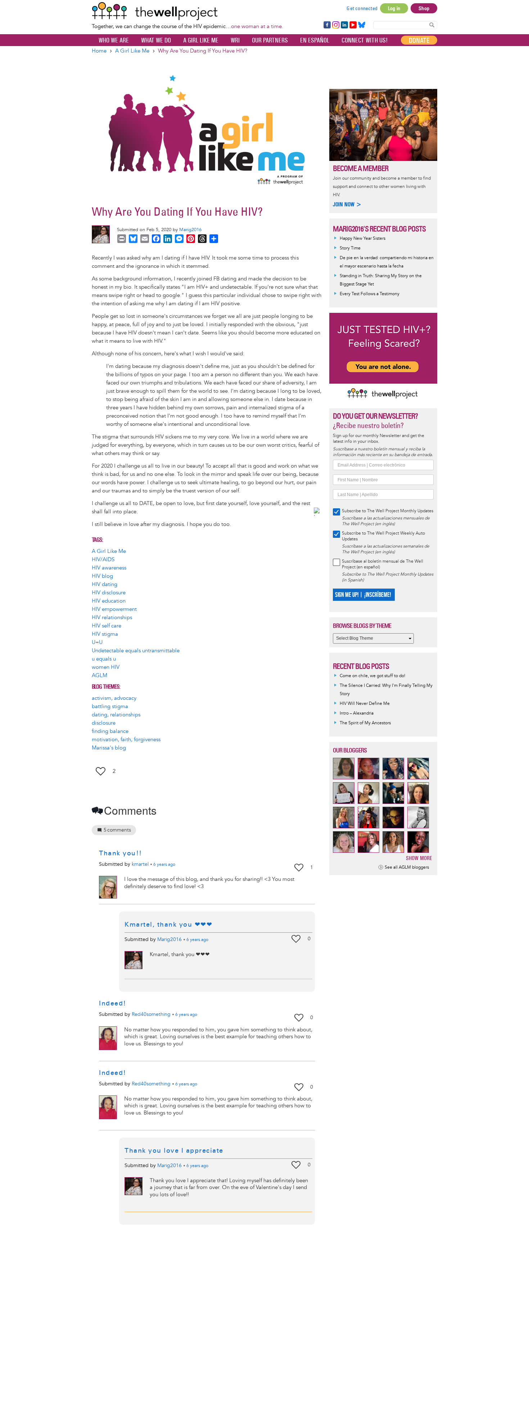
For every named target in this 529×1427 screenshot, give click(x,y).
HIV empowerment (114, 609)
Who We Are (114, 40)
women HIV (105, 667)
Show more (419, 858)
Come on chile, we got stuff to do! (372, 676)
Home (99, 51)
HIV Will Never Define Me (365, 703)
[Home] (187, 11)
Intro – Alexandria (357, 713)
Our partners (270, 40)
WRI (235, 40)
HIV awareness (109, 567)
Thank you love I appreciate (174, 1150)
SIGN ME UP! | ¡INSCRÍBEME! (363, 595)
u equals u (104, 659)
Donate (419, 40)
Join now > (347, 204)
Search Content (431, 24)
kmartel (140, 864)
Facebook (327, 25)
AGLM (99, 675)
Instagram (335, 25)
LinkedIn (344, 25)
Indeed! (112, 1003)
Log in (394, 8)
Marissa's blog (109, 747)
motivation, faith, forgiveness (126, 739)
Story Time (350, 248)
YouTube (352, 25)
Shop (424, 8)
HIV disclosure (109, 592)
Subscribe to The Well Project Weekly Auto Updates (383, 536)
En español (314, 40)
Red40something (151, 1014)
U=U (97, 642)
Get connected (362, 8)
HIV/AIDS (103, 559)
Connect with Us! (365, 40)
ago (164, 864)
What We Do (156, 40)
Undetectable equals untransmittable (136, 650)
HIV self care (106, 625)
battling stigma (110, 706)
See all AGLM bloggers (407, 867)
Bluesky (361, 25)
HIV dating (104, 584)
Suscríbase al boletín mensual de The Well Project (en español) (382, 564)
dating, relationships (116, 714)
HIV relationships (112, 617)
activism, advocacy (114, 698)
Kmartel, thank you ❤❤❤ (168, 924)
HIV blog (102, 576)
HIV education (109, 601)
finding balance (110, 731)
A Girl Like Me (200, 40)
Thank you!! (120, 853)
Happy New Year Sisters (362, 238)
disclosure (104, 723)
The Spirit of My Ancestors (365, 723)
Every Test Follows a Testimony (369, 294)
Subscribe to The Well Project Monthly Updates (387, 511)
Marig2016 (190, 230)
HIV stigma (105, 634)
